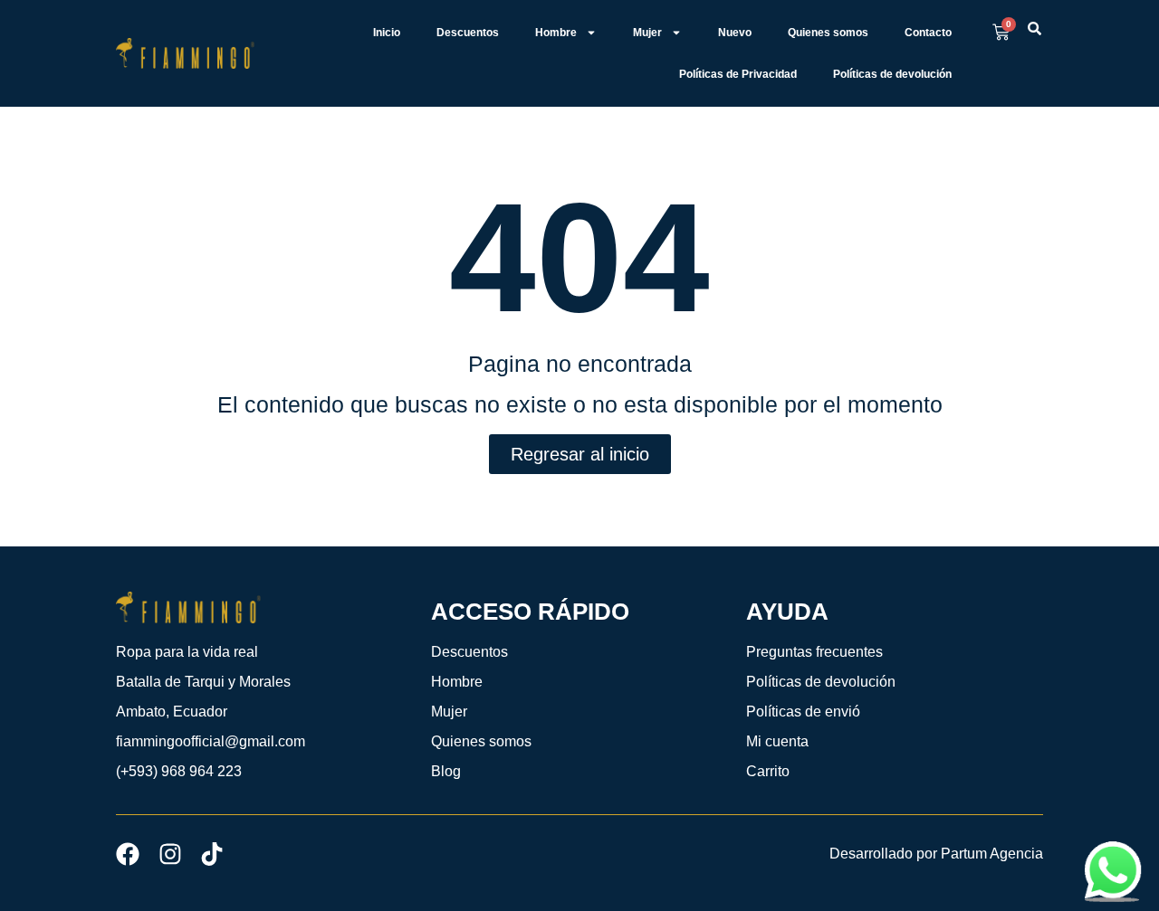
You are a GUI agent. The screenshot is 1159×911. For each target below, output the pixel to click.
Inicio (386, 32)
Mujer (647, 32)
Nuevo (735, 32)
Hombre (556, 32)
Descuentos (467, 32)
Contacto (928, 32)
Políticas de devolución (892, 74)
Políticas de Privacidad (738, 74)
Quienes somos (828, 32)
